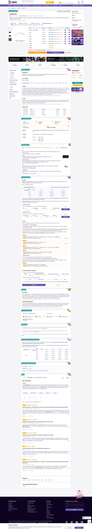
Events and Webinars (49, 519)
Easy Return (29, 511)
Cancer (30, 368)
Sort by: (57, 147)
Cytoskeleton (13, 8)
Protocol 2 (24, 240)
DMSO (40, 182)
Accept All (79, 527)
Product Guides (49, 511)
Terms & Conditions (30, 514)
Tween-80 (51, 236)
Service (28, 508)
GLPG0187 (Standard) (76, 27)
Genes (47, 520)
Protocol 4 (24, 250)
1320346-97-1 (25, 23)
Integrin (18, 8)
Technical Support (30, 507)
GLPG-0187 (38, 484)
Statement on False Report (13, 513)
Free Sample (48, 507)
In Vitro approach (61, 226)
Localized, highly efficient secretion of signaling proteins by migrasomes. (35, 156)
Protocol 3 (24, 245)
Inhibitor (46, 484)
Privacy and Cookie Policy (24, 528)
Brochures (48, 516)
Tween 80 (46, 281)
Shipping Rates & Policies (31, 513)
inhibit (53, 484)
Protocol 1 (24, 235)
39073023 (36, 163)
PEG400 (42, 281)
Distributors (10, 511)
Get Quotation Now (77, 85)
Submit (74, 514)
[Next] (84, 65)
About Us (10, 508)
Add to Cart (77, 82)
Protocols (48, 514)
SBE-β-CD (45, 252)
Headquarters (11, 510)
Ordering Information (30, 510)
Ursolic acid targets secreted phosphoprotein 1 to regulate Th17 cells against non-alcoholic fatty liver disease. (41, 171)
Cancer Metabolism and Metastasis (42, 370)
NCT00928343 (25, 111)
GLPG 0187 (33, 484)
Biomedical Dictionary (50, 522)
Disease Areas (25, 368)
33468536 (34, 168)
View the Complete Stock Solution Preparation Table (60, 187)
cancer (63, 91)
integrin (22, 17)
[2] (59, 297)
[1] (66, 91)
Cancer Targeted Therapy (31, 370)
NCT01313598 (25, 114)
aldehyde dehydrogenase (46, 91)
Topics (47, 510)
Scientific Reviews (49, 508)
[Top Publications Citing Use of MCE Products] (27, 61)
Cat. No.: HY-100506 (13, 11)
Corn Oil (43, 242)
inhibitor (49, 484)
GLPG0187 (23, 8)
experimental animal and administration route (51, 223)
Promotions (48, 517)
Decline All (70, 527)
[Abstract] (27, 152)
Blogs (47, 513)
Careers (10, 514)
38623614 (34, 173)
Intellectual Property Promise (32, 516)
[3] (44, 75)
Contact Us (10, 507)
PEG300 (43, 236)
